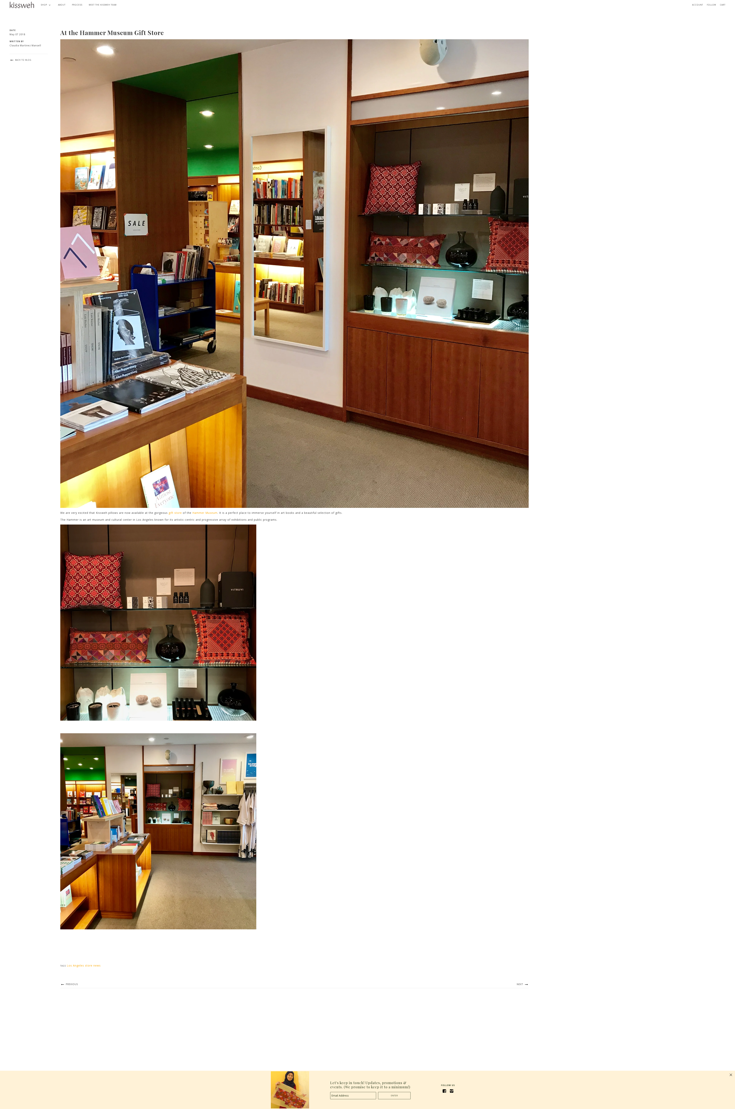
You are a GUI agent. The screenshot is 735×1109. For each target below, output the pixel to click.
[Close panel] (731, 1075)
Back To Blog (22, 60)
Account (697, 4)
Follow (711, 4)
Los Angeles (75, 965)
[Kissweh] (22, 5)
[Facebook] (444, 1091)
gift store (175, 513)
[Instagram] (451, 1091)
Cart (722, 4)
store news (93, 965)
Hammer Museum (204, 513)
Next (520, 984)
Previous (71, 984)
